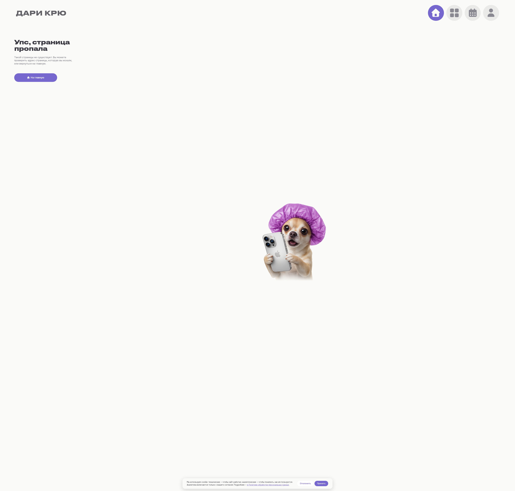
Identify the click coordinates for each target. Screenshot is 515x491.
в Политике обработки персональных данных (268, 485)
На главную (37, 77)
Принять (321, 483)
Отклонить (305, 483)
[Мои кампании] (473, 13)
